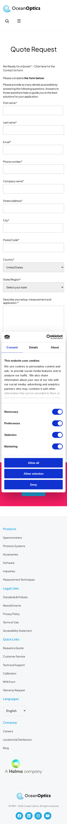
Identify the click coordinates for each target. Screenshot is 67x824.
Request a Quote (13, 648)
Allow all (33, 462)
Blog (6, 748)
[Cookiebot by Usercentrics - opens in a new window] (47, 337)
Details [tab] (33, 347)
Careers (8, 731)
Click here (40, 66)
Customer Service (14, 656)
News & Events (12, 605)
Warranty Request (14, 690)
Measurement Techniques (19, 579)
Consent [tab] (12, 347)
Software (9, 562)
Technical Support (14, 665)
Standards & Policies (15, 597)
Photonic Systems (14, 546)
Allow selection (34, 473)
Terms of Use (11, 622)
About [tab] (55, 347)
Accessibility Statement (17, 630)
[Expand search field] (7, 21)
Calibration (9, 673)
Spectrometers (12, 537)
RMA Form (9, 681)
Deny (33, 484)
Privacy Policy (11, 613)
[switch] (57, 423)
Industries (9, 571)
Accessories (10, 554)
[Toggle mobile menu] (19, 21)
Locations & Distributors (17, 739)
